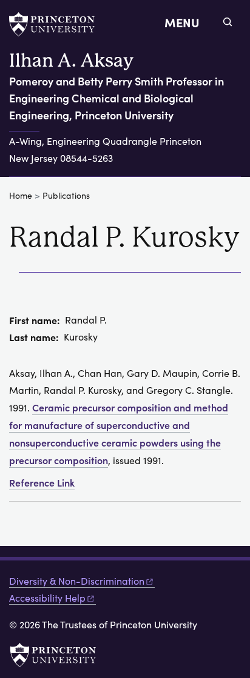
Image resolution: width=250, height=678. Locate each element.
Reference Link (42, 482)
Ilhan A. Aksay (71, 60)
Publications (66, 195)
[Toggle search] (227, 21)
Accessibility (47, 597)
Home (20, 195)
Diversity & (76, 580)
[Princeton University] (57, 24)
